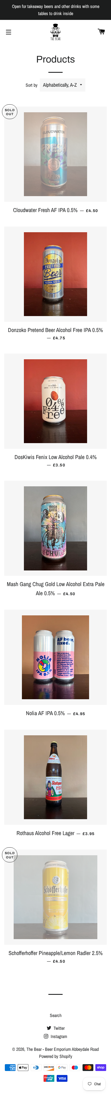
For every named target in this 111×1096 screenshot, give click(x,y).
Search (55, 1015)
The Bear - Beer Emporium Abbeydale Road (62, 1049)
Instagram (58, 1036)
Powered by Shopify (55, 1056)
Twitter (58, 1028)
